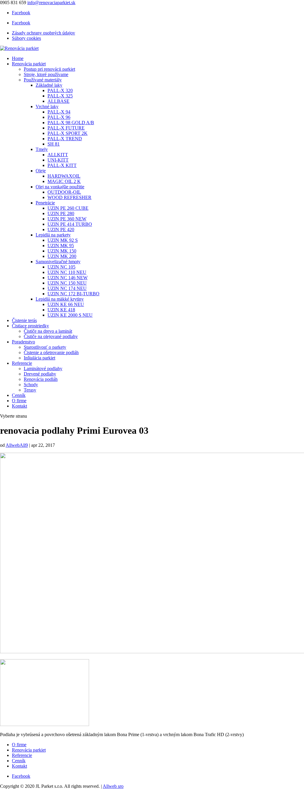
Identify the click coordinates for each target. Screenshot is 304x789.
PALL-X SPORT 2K (68, 133)
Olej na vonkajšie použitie (60, 186)
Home (17, 58)
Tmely (42, 149)
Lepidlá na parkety (53, 234)
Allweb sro (113, 786)
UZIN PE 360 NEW (67, 218)
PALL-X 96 (59, 117)
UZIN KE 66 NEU (66, 304)
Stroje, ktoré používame (46, 74)
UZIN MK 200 (62, 256)
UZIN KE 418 (61, 309)
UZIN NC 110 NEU (67, 272)
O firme (19, 400)
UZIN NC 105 (61, 266)
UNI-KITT (58, 159)
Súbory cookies (26, 38)
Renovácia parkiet (29, 63)
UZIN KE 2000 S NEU (70, 315)
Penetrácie (45, 202)
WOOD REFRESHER (69, 197)
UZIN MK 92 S (63, 240)
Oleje (41, 170)
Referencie (22, 363)
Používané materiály (43, 79)
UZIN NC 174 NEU (67, 288)
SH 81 (54, 143)
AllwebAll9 (17, 445)
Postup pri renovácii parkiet (49, 69)
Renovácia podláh (41, 379)
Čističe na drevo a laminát (48, 331)
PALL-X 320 (60, 90)
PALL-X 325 (60, 95)
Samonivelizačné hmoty (58, 261)
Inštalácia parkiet (39, 357)
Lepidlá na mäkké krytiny (60, 299)
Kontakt (19, 405)
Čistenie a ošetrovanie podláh (51, 352)
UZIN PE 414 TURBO (70, 224)
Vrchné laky (47, 106)
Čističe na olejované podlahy (51, 336)
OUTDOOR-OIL (64, 192)
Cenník (19, 395)
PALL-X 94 (59, 111)
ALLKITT (58, 154)
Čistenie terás (24, 320)
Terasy (30, 389)
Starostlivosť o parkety (45, 347)
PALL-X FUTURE (66, 127)
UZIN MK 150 (62, 250)
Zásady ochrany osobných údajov (43, 32)
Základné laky (49, 85)
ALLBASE (58, 101)
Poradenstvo (23, 341)
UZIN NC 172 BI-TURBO (73, 293)
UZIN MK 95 (61, 245)
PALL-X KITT (62, 165)
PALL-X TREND (65, 138)
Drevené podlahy (40, 373)
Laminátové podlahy (43, 368)
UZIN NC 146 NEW (68, 277)
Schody (31, 384)
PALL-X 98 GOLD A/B (71, 122)
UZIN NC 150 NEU (67, 282)
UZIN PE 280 (61, 213)
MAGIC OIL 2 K (64, 181)
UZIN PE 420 (61, 229)
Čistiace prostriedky (30, 325)
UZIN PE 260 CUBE (68, 208)
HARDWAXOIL (64, 176)
